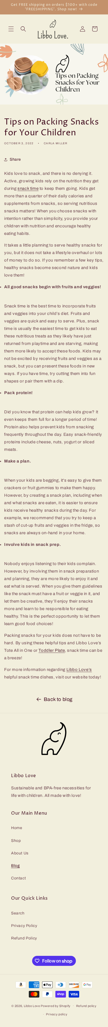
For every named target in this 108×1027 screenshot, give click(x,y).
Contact (18, 878)
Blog (15, 866)
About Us (20, 853)
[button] (11, 29)
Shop (16, 841)
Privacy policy (56, 1014)
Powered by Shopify (56, 1005)
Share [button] (15, 159)
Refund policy (86, 1006)
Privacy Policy (24, 926)
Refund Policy (24, 938)
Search (18, 913)
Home (16, 828)
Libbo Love (32, 1005)
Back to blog (58, 699)
